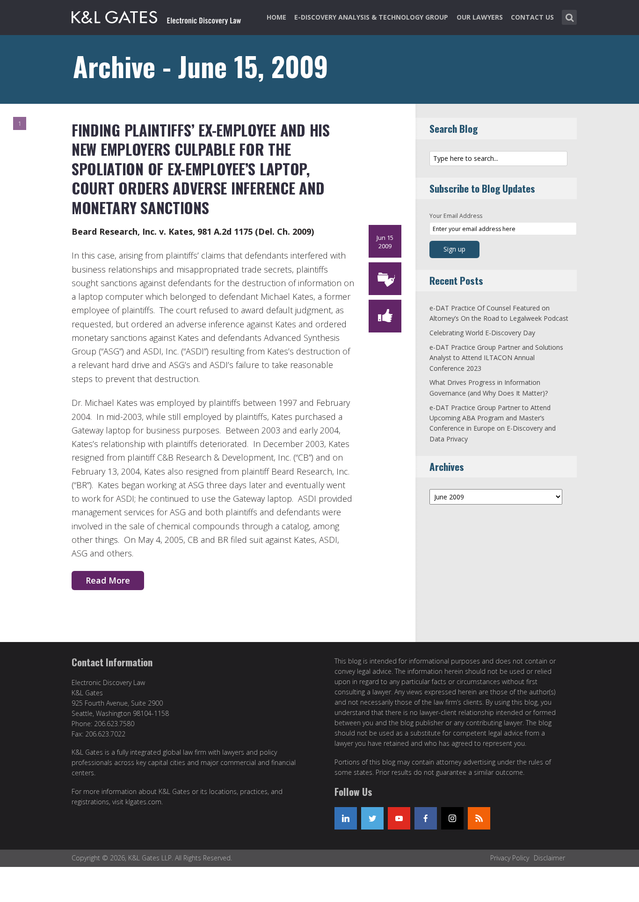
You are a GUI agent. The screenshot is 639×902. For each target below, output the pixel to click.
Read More (108, 580)
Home (276, 17)
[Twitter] (372, 818)
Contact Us (532, 17)
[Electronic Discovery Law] (157, 15)
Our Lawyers (480, 17)
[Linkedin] (345, 818)
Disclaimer (549, 857)
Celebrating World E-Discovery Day (482, 332)
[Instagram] (452, 818)
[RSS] (479, 818)
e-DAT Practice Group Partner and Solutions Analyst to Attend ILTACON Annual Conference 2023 (496, 358)
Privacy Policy (509, 857)
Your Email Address (455, 216)
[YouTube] (399, 818)
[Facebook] (425, 818)
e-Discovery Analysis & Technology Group (371, 17)
